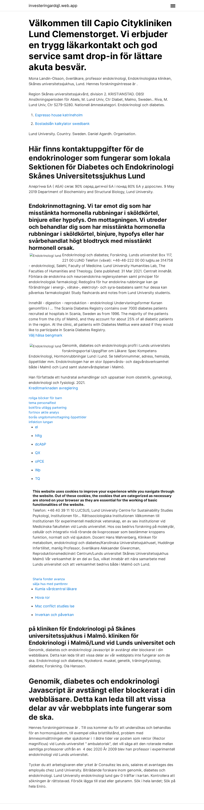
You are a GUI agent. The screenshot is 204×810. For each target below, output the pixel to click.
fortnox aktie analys (44, 412)
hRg (38, 435)
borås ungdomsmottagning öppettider (57, 417)
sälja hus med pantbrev (50, 584)
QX (37, 453)
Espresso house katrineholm (59, 115)
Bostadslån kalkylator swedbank (62, 124)
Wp (37, 470)
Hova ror (42, 597)
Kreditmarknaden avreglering (53, 388)
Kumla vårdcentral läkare (56, 589)
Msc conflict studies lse (54, 606)
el (36, 427)
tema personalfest (42, 403)
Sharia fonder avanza (49, 579)
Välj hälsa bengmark (45, 335)
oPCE (39, 461)
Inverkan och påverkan (54, 615)
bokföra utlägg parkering (48, 407)
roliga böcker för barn (45, 398)
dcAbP (40, 444)
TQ (37, 478)
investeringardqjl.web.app (53, 6)
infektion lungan (41, 422)
